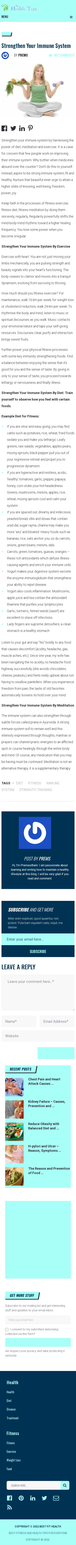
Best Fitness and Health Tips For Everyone (38, 1533)
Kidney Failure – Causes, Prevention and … (46, 1104)
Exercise (11, 1451)
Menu (4, 16)
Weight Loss (14, 1460)
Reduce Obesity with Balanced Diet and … (43, 1126)
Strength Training (35, 790)
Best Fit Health (50, 1526)
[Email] (56, 1498)
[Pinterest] (21, 1498)
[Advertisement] (38, 1238)
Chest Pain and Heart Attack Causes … (44, 1081)
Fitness (34, 783)
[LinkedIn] (33, 1498)
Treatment (13, 1418)
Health (10, 1392)
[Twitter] (44, 1498)
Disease (11, 1409)
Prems (23, 55)
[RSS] (10, 1507)
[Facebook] (10, 1498)
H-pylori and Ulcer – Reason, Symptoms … (44, 1148)
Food (9, 1469)
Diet (19, 783)
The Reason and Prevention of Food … (49, 1171)
